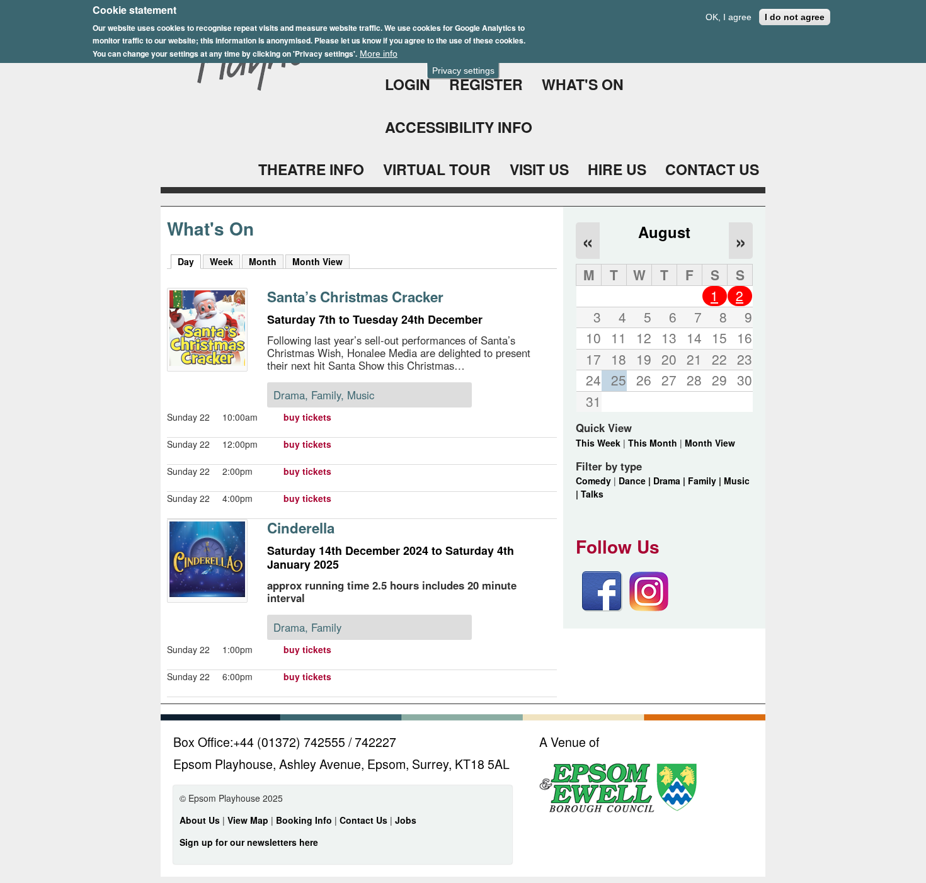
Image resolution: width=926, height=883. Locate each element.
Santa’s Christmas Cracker (355, 297)
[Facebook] (602, 607)
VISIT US (539, 169)
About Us (200, 820)
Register (486, 84)
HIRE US (617, 169)
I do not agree (795, 17)
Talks (592, 493)
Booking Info (304, 820)
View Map (249, 820)
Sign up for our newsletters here (249, 842)
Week (221, 261)
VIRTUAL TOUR (437, 169)
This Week (598, 442)
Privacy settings (463, 71)
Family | (706, 480)
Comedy (593, 480)
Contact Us (365, 820)
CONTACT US (712, 169)
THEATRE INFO (311, 169)
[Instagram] (649, 607)
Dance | (636, 480)
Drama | (670, 480)
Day (189, 261)
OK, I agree (729, 17)
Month (263, 261)
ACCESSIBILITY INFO (458, 127)
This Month (652, 442)
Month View (317, 261)
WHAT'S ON (583, 84)
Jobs (405, 820)
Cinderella (300, 528)
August (664, 231)
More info (378, 53)
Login (407, 84)
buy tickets (307, 417)
